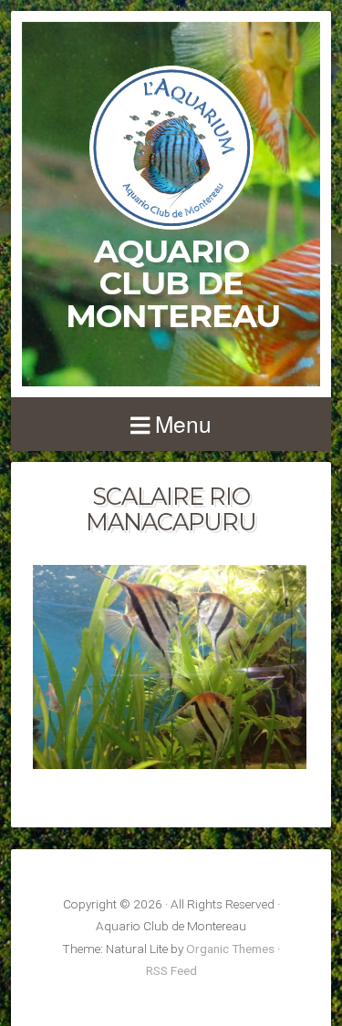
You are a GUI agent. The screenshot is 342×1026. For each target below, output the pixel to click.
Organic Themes (230, 948)
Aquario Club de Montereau (173, 283)
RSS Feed (171, 970)
